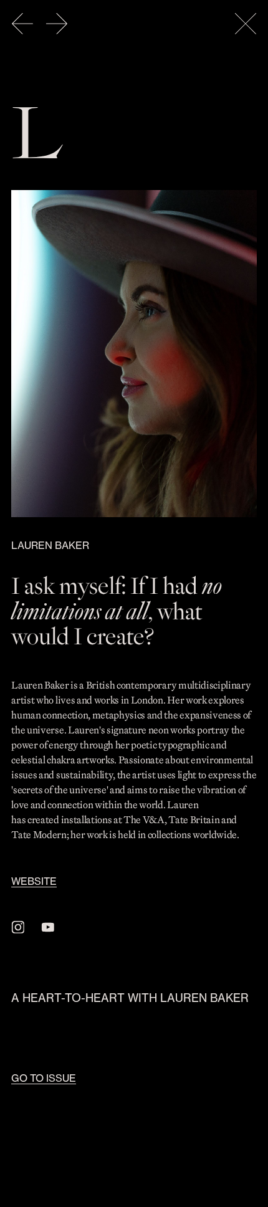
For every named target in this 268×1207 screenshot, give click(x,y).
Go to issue (43, 1078)
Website (34, 881)
